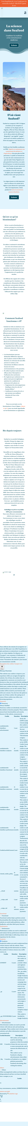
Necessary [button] (3, 701)
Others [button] (2, 1067)
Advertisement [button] (4, 1020)
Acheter (14, 45)
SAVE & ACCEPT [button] (5, 1091)
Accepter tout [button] (18, 664)
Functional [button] (3, 913)
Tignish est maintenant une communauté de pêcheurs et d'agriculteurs (14, 151)
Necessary (5, 703)
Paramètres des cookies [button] (7, 664)
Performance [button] (4, 926)
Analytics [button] (3, 939)
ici (7, 408)
